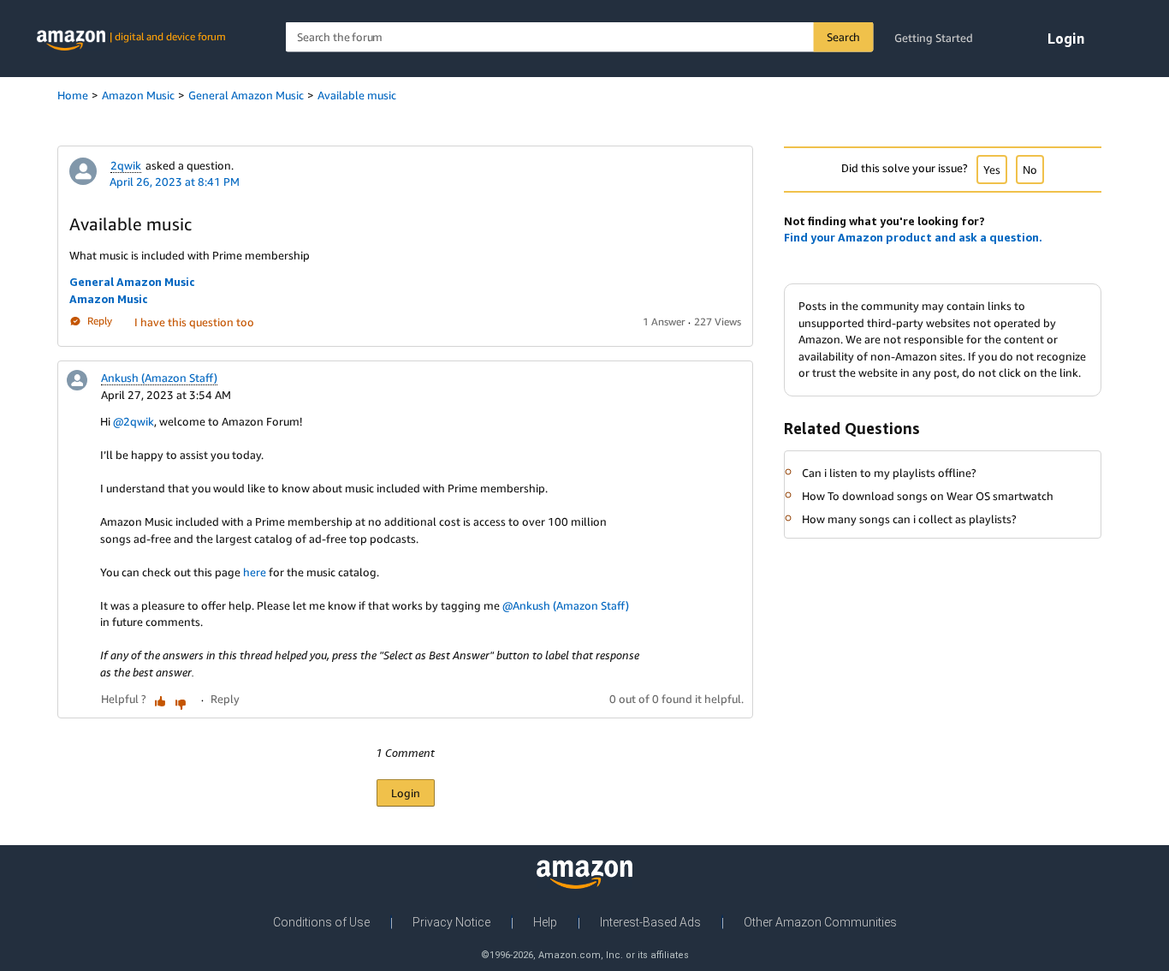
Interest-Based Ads (650, 922)
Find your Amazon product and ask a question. (913, 237)
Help (545, 922)
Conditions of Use (321, 922)
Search (843, 37)
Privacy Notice (451, 922)
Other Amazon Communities (820, 922)
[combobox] (580, 37)
